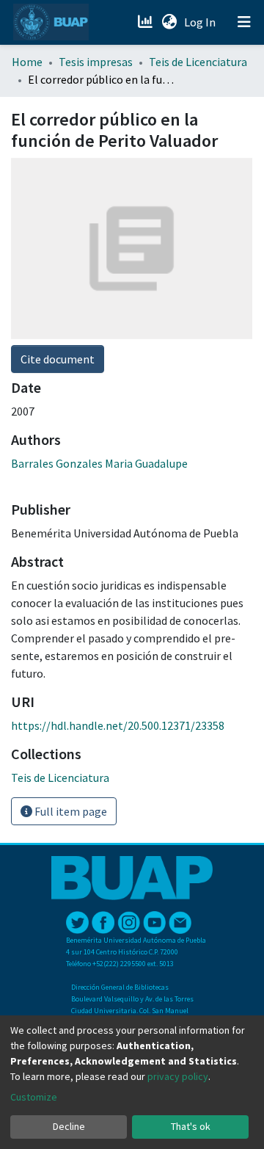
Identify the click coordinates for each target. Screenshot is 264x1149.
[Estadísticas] (146, 22)
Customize (33, 1096)
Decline (69, 1126)
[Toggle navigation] (244, 22)
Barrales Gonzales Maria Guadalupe (99, 463)
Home (27, 61)
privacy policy (177, 1076)
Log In (201, 22)
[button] (169, 22)
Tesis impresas (96, 61)
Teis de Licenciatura (198, 61)
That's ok (190, 1126)
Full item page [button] (69, 811)
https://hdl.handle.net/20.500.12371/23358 (117, 725)
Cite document (58, 359)
